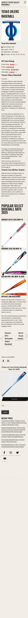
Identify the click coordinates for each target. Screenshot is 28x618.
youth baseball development (18, 540)
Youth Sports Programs (14, 546)
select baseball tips (6, 528)
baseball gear (16, 487)
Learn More (14, 399)
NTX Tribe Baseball (9, 574)
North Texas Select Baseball (13, 610)
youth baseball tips (5, 543)
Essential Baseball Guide (20, 497)
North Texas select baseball (17, 510)
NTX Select (12, 513)
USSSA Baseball (13, 537)
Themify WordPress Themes (19, 612)
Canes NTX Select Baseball (11, 580)
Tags (2, 405)
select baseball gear (6, 526)
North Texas (10, 507)
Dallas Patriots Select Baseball (14, 602)
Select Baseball (17, 524)
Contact (4, 480)
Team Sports (5, 533)
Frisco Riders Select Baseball (13, 569)
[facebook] (3, 361)
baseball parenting (5, 489)
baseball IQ (22, 487)
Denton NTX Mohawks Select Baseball (9, 338)
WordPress (10, 612)
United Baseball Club (10, 590)
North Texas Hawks (19, 336)
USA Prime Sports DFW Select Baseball (12, 596)
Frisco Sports (10, 499)
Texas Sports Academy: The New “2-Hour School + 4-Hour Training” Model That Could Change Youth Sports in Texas (13, 422)
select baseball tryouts (16, 528)
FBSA (3, 499)
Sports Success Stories (14, 531)
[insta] (8, 361)
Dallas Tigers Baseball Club (12, 585)
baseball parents (16, 489)
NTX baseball (5, 514)
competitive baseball (21, 494)
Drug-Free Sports (7, 497)
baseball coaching (4, 484)
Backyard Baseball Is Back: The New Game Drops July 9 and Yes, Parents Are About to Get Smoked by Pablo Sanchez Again (13, 429)
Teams (3, 478)
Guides (9, 478)
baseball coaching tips (13, 484)
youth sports (14, 543)
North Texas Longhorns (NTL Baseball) (12, 563)
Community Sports (11, 494)
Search (5, 412)
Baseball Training (14, 492)
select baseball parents (17, 526)
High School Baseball (15, 502)
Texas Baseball (16, 533)
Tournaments (18, 478)
